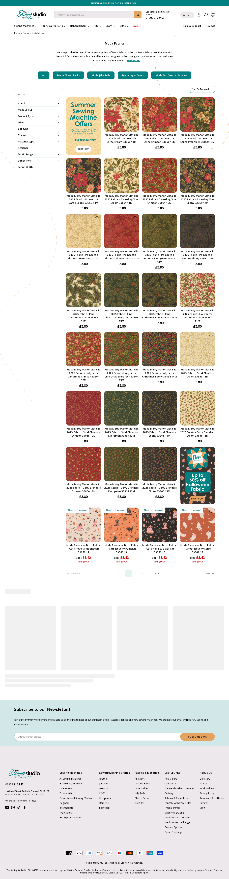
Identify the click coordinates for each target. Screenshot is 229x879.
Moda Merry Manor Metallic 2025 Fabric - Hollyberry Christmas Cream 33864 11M (197, 316)
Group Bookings (173, 821)
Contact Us (170, 773)
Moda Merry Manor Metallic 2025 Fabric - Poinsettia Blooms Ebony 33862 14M (197, 255)
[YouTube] (7, 797)
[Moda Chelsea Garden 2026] (138, 626)
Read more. (133, 60)
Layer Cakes (141, 777)
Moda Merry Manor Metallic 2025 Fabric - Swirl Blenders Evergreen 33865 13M (121, 432)
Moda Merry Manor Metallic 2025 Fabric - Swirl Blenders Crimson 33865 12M (83, 432)
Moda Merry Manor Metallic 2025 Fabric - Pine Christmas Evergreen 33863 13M (121, 316)
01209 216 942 (14, 774)
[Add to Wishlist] (135, 101)
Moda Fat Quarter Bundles (171, 75)
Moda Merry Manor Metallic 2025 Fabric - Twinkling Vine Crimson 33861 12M (159, 199)
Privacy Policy (207, 782)
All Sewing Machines (70, 768)
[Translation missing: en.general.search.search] (137, 14)
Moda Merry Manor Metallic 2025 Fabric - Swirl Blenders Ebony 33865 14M (159, 432)
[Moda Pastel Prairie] (184, 626)
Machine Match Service (177, 807)
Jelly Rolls (140, 782)
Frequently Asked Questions (179, 777)
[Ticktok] (18, 797)
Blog (202, 797)
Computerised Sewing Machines (77, 787)
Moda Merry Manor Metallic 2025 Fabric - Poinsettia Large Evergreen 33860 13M (197, 138)
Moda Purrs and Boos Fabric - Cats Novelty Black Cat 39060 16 (159, 548)
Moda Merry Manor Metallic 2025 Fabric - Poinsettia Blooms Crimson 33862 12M (121, 255)
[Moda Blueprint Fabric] (91, 626)
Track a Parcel (172, 797)
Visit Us (204, 773)
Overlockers (66, 777)
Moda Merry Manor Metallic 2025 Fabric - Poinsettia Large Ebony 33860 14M (83, 199)
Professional (66, 802)
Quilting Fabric (142, 773)
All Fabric (140, 768)
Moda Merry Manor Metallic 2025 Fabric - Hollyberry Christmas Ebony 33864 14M (159, 373)
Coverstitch (66, 782)
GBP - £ (185, 15)
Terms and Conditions (212, 787)
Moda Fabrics (38, 33)
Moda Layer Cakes (133, 75)
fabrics (124, 709)
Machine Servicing (174, 802)
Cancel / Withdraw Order (177, 792)
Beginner (64, 792)
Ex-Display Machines (71, 807)
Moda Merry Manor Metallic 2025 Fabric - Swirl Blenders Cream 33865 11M (197, 373)
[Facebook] (24, 797)
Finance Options (173, 816)
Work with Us (207, 777)
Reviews (210, 25)
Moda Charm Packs (68, 75)
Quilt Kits (140, 792)
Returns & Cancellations (177, 787)
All (43, 75)
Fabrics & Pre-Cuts (52, 25)
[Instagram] (13, 797)
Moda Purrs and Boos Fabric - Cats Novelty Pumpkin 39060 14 (121, 548)
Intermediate (66, 797)
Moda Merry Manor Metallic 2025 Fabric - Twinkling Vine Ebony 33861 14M (197, 199)
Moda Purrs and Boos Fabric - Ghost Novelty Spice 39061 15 (197, 548)
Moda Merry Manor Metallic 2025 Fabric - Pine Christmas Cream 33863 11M (83, 316)
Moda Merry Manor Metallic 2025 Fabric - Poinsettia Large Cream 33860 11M (121, 138)
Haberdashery (78, 25)
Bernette (104, 792)
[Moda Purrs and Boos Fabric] (44, 626)
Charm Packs (142, 787)
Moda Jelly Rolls (101, 75)
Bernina (103, 777)
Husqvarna (105, 787)
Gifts (123, 25)
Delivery (168, 782)
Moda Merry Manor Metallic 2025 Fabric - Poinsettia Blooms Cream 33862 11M (83, 255)
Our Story (205, 768)
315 (157, 573)
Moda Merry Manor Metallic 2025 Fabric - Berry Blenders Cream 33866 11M (197, 432)
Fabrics (26, 33)
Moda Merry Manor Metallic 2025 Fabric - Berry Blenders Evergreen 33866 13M (121, 487)
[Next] (213, 640)
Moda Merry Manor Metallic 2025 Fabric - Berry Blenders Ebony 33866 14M (159, 487)
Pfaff (102, 782)
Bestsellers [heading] (114, 592)
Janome (103, 773)
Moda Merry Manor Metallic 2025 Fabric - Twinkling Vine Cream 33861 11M (121, 199)
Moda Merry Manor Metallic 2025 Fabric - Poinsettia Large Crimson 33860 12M (159, 138)
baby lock (104, 797)
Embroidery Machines (71, 773)
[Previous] (16, 640)
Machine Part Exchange (177, 811)
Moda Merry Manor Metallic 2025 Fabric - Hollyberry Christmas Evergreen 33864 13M (121, 375)
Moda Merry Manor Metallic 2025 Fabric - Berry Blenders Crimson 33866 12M (83, 487)
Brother (103, 768)
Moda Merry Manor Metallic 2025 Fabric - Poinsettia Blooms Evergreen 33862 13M (159, 256)
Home (17, 33)
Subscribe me (197, 726)
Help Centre (170, 768)
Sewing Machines (24, 25)
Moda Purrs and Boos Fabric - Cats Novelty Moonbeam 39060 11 (83, 548)
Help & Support (192, 25)
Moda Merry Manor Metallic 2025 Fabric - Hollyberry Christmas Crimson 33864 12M (83, 375)
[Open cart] (213, 15)
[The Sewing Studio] (31, 15)
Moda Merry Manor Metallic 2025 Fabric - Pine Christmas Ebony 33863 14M (159, 314)
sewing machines (148, 709)
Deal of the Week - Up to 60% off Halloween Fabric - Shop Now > (114, 3)
